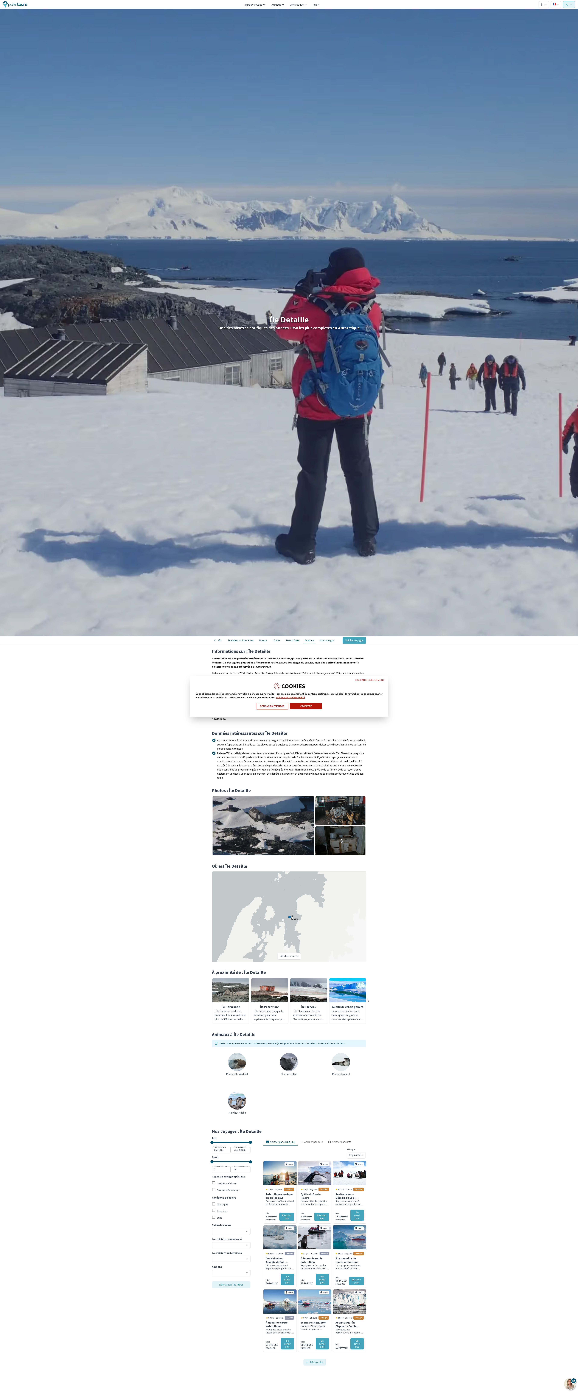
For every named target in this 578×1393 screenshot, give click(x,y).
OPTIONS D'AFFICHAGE (272, 706)
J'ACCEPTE (306, 706)
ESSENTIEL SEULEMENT (369, 680)
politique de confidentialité (290, 697)
